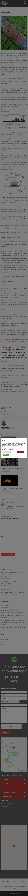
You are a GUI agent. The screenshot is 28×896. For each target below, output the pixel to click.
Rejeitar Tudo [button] (20, 451)
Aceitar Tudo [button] (6, 454)
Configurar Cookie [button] (6, 451)
